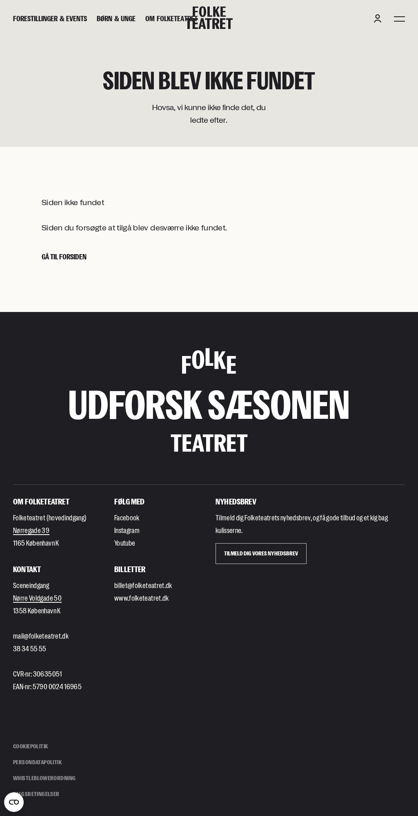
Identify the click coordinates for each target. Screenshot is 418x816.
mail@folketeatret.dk (41, 635)
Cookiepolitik (30, 746)
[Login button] (377, 18)
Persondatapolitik (37, 762)
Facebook (127, 517)
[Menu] (399, 18)
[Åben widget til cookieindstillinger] (14, 802)
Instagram (127, 530)
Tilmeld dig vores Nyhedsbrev (261, 553)
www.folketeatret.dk (141, 597)
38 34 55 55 (30, 648)
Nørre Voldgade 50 (37, 597)
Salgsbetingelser (36, 793)
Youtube (124, 542)
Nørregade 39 (31, 530)
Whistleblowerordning (44, 777)
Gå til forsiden (64, 256)
